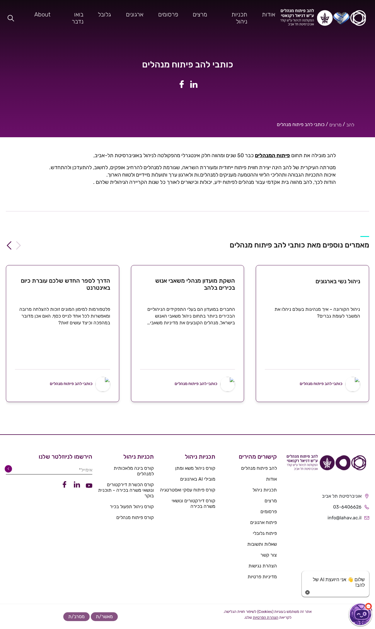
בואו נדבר (77, 18)
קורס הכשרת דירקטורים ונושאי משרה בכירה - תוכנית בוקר (126, 490)
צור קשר (268, 555)
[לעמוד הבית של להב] (326, 465)
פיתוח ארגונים (263, 522)
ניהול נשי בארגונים (338, 281)
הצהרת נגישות (262, 566)
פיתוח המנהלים (272, 155)
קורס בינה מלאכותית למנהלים (134, 471)
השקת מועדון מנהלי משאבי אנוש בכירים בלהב (195, 284)
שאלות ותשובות (262, 544)
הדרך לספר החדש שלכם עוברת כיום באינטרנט (65, 284)
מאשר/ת (104, 616)
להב (350, 125)
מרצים (200, 14)
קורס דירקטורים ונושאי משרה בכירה (193, 503)
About (42, 14)
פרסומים (168, 14)
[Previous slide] (18, 245)
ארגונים (134, 14)
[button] (360, 614)
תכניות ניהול (239, 18)
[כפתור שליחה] (9, 468)
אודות (268, 14)
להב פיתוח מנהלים (259, 468)
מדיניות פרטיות (262, 576)
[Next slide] (9, 245)
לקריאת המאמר (312, 400)
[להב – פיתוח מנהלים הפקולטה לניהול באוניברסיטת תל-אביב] (323, 17)
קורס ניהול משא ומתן (195, 468)
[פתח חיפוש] (11, 18)
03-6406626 (347, 507)
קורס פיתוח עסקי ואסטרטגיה (187, 490)
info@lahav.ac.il (345, 518)
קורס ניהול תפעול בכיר (132, 506)
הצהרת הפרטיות (265, 617)
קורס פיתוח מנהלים (135, 517)
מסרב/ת (76, 616)
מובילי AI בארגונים (197, 479)
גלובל (104, 14)
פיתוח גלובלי (265, 533)
